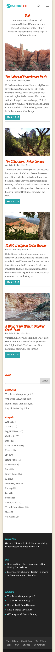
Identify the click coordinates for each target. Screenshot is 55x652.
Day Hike (21, 81)
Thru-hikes (12, 641)
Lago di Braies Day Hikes (17, 408)
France (8, 450)
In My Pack (10, 464)
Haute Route (11, 460)
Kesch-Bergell (12, 474)
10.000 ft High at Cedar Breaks (25, 245)
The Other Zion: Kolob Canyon (24, 161)
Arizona (9, 426)
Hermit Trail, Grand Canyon (19, 403)
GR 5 (7, 455)
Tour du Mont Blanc (15, 507)
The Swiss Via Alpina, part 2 (19, 394)
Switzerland (11, 502)
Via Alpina (10, 516)
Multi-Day (26, 641)
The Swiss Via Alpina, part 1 (18, 399)
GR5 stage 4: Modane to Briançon (23, 614)
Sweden (9, 497)
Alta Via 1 (9, 422)
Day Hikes (40, 641)
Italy (7, 469)
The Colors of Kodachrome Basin (26, 77)
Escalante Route (13, 445)
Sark (7, 493)
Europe (26, 644)
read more (13, 117)
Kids (7, 479)
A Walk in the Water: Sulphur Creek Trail (24, 328)
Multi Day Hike (12, 483)
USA (17, 644)
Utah (28, 81)
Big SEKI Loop (12, 431)
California (10, 436)
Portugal (9, 488)
